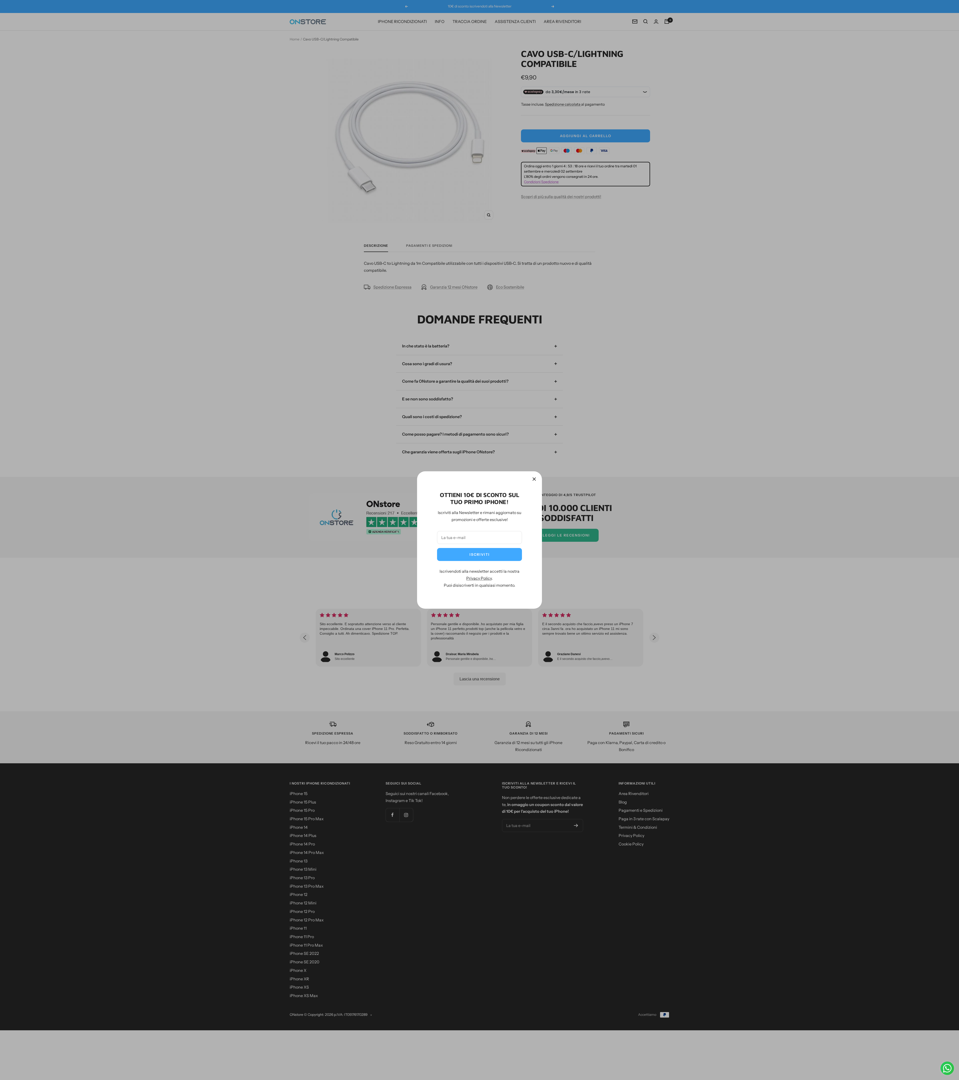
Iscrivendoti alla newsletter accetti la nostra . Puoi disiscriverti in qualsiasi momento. (479, 578)
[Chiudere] (534, 479)
